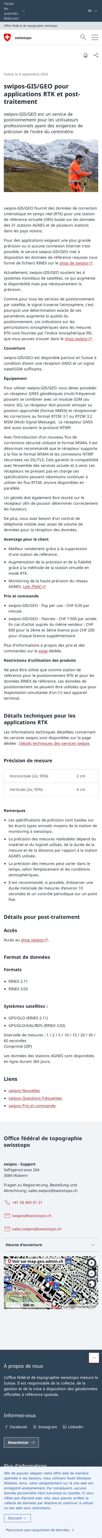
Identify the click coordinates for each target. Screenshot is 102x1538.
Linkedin (75, 1426)
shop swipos (76, 338)
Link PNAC (32, 586)
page (43, 650)
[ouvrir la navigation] (95, 37)
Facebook (18, 1426)
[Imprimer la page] (85, 55)
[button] (94, 1358)
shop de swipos (74, 263)
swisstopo (23, 37)
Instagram (47, 1426)
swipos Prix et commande (32, 1105)
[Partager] (96, 55)
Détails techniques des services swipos (54, 743)
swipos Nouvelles (24, 1090)
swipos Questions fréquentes (35, 1098)
